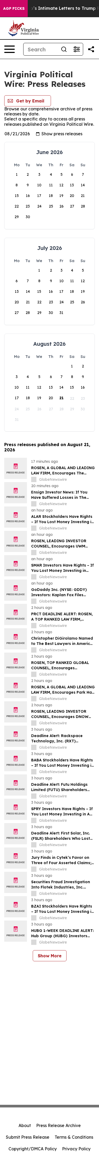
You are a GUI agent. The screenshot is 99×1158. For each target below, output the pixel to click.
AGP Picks (14, 8)
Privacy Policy (76, 1148)
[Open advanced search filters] (76, 49)
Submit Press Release (27, 1137)
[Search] (64, 49)
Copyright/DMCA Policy (32, 1148)
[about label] (33, 479)
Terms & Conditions (74, 1137)
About (24, 1125)
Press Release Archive (58, 1125)
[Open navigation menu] (9, 49)
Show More (50, 955)
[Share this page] (91, 49)
